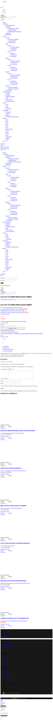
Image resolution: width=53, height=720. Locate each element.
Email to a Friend (4, 336)
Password (3, 280)
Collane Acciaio (14, 64)
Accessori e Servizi (7, 91)
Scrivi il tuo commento (5, 313)
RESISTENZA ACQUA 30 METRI (36, 333)
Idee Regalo (5, 110)
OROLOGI (6, 299)
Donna (9, 45)
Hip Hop (7, 133)
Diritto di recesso (6, 645)
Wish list (5, 671)
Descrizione (5, 346)
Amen (7, 119)
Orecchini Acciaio (11, 42)
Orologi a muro (9, 108)
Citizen (7, 125)
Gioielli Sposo (8, 34)
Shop (2, 701)
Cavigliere (8, 93)
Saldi (4, 141)
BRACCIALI (3, 583)
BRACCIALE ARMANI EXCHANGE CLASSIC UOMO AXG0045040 (18, 430)
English (4, 1)
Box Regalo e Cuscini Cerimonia (12, 116)
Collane (7, 57)
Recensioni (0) (6, 347)
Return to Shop (4, 715)
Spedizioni (5, 647)
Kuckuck (7, 107)
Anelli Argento (14, 48)
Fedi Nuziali (8, 26)
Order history (6, 676)
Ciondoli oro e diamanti (12, 87)
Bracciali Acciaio (14, 78)
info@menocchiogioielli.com (10, 687)
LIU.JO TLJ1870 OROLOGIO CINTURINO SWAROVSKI (15, 543)
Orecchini (8, 37)
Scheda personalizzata (8, 349)
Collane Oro (13, 67)
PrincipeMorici (15, 698)
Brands (4, 118)
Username (3, 278)
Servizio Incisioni (9, 99)
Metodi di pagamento (7, 644)
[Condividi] (3, 717)
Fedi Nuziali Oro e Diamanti (13, 28)
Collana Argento (14, 68)
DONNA (9, 333)
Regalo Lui (8, 113)
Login (2, 145)
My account (5, 670)
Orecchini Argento (12, 40)
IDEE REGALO (14, 620)
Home (4, 22)
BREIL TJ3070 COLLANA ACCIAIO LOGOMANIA (13, 505)
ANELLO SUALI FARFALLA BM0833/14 (11, 468)
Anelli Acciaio (13, 50)
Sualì (7, 127)
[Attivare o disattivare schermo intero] (2, 717)
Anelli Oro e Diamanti (15, 47)
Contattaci (5, 659)
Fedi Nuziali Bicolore (12, 30)
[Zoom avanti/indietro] (1, 717)
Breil (6, 122)
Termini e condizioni (7, 642)
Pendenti (7, 85)
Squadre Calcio (9, 136)
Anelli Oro (13, 53)
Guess (7, 132)
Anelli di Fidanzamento (10, 25)
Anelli (7, 43)
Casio (7, 124)
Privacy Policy (6, 661)
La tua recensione (4, 378)
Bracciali (7, 71)
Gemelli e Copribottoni (10, 96)
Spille (7, 98)
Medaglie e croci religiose (13, 88)
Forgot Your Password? (5, 285)
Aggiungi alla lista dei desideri (7, 330)
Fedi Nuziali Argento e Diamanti (14, 31)
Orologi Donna (12, 299)
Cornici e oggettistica (10, 101)
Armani (7, 121)
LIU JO (13, 333)
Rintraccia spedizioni (7, 649)
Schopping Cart (6, 673)
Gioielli (4, 36)
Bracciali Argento (14, 76)
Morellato (8, 138)
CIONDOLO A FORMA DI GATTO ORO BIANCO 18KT (15, 618)
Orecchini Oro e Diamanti (13, 39)
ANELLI (2, 470)
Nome (2, 381)
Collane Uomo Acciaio (8, 508)
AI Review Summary (7, 350)
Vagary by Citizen (9, 129)
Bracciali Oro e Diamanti (15, 74)
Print (2, 335)
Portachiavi (8, 95)
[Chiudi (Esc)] (4, 717)
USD (2, 7)
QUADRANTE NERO (25, 333)
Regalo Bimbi (8, 112)
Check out (5, 674)
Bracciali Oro (13, 81)
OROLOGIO (17, 333)
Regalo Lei (8, 115)
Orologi (4, 102)
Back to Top (3, 706)
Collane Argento (14, 62)
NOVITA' (10, 332)
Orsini (7, 139)
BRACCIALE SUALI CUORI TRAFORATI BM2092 (13, 580)
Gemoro (7, 130)
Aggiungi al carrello (12, 328)
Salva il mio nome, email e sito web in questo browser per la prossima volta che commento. (20, 385)
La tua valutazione (4, 369)
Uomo (9, 51)
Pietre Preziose (9, 90)
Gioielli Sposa (8, 33)
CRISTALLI (5, 333)
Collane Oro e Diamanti (15, 60)
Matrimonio (5, 23)
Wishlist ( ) (3, 143)
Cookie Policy (6, 662)
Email (2, 383)
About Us (5, 658)
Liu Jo (7, 135)
